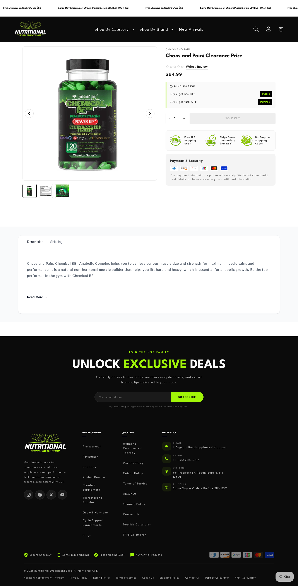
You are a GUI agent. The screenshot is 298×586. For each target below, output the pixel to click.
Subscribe (187, 397)
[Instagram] (28, 495)
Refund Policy (133, 473)
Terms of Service (135, 483)
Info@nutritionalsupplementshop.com (200, 447)
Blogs (87, 535)
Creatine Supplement (91, 487)
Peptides (89, 467)
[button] (113, 29)
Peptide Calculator (137, 524)
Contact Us (131, 514)
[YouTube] (62, 495)
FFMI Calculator (134, 534)
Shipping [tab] (56, 242)
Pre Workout (92, 446)
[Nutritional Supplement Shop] (45, 443)
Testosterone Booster (92, 500)
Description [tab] (35, 242)
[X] (51, 495)
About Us (129, 493)
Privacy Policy (133, 463)
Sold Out (232, 118)
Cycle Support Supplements (93, 522)
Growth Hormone (95, 512)
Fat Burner (90, 456)
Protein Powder (94, 477)
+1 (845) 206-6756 (186, 460)
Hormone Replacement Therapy (133, 448)
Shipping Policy (134, 504)
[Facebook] (40, 495)
